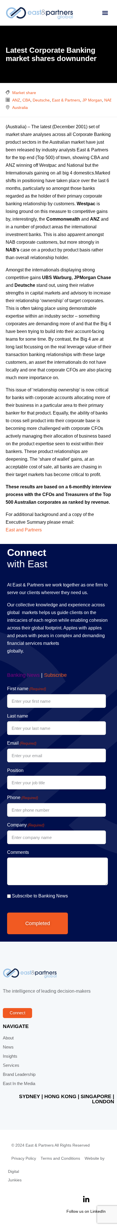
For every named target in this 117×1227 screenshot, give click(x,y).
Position (15, 770)
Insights (10, 1056)
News (8, 1047)
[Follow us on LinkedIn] (86, 1199)
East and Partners (24, 529)
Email (21, 743)
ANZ (16, 100)
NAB (108, 100)
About (8, 1038)
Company (25, 824)
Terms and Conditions (60, 1158)
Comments (18, 852)
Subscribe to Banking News (40, 895)
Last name (17, 716)
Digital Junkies (15, 1175)
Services (11, 1065)
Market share (24, 92)
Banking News (23, 675)
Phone (22, 797)
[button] (105, 13)
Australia (20, 107)
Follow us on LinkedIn (86, 1211)
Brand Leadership (19, 1074)
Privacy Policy (23, 1158)
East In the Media (19, 1083)
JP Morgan (92, 100)
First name (26, 688)
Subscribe (55, 675)
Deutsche (41, 100)
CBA (26, 100)
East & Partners (66, 100)
